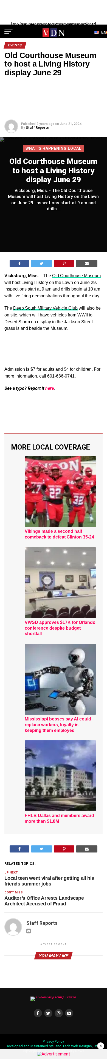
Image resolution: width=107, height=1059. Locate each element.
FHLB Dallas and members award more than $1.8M (59, 818)
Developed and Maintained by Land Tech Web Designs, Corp (53, 1046)
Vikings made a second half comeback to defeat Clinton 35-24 (59, 534)
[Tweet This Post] (41, 263)
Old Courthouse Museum (76, 275)
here (49, 388)
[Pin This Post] (64, 263)
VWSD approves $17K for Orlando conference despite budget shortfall (60, 628)
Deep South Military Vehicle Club (45, 308)
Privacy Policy (53, 1041)
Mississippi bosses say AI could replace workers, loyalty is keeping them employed (58, 725)
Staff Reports (37, 128)
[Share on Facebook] (19, 263)
